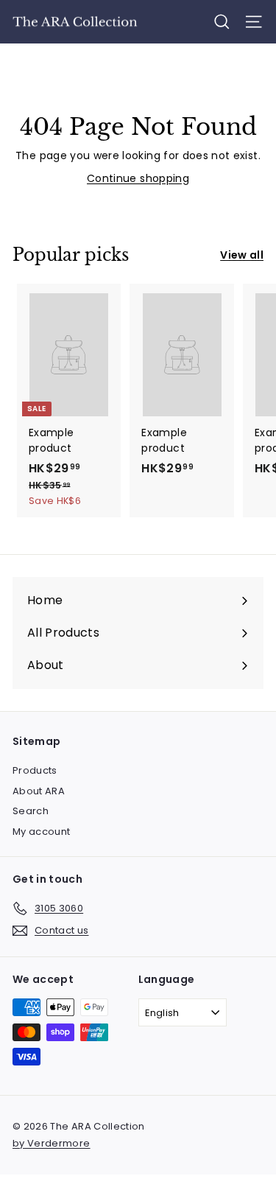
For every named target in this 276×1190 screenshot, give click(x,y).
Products (35, 770)
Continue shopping (138, 178)
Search (31, 811)
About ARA (39, 791)
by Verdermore (52, 1143)
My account (42, 832)
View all (241, 255)
